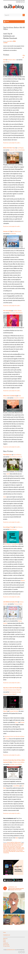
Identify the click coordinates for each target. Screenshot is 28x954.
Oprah (8, 474)
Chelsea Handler (18, 604)
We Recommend (18, 842)
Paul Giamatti (12, 692)
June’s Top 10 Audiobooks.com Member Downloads (10, 36)
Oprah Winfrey (17, 454)
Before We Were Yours (9, 147)
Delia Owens (13, 844)
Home (4, 932)
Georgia (22, 722)
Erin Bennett (12, 233)
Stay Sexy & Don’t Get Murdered (11, 687)
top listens (18, 851)
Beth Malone (19, 312)
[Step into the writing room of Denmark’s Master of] (14, 903)
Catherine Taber (13, 150)
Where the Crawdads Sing (10, 395)
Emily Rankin (21, 150)
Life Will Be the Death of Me (10, 601)
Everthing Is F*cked (9, 544)
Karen (16, 722)
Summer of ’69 (7, 231)
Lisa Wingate (20, 147)
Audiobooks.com (6, 935)
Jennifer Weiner (17, 310)
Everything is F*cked (8, 527)
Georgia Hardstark (8, 690)
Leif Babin (14, 762)
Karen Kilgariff (17, 690)
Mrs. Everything (7, 310)
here (17, 837)
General (8, 842)
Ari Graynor (12, 312)
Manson (17, 544)
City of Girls (9, 844)
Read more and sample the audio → (12, 142)
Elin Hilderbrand (16, 231)
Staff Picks (12, 842)
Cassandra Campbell (18, 397)
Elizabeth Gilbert (11, 59)
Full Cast (20, 456)
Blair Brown (6, 61)
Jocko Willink (20, 762)
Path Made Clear (7, 454)
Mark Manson (18, 527)
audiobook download (7, 843)
